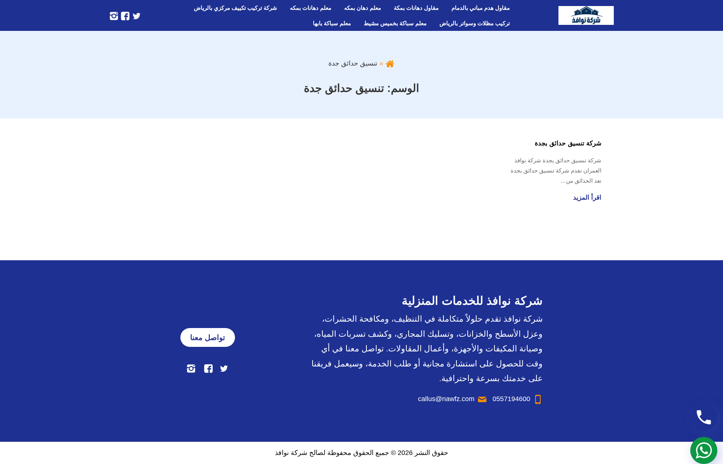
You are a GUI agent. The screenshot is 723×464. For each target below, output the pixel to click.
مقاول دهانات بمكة (416, 8)
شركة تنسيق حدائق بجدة (568, 143)
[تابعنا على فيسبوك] (124, 15)
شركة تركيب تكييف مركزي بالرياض (235, 8)
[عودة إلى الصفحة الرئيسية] (390, 63)
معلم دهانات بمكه (310, 8)
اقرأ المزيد (587, 197)
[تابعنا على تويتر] (135, 15)
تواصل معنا (207, 337)
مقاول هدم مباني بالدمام (480, 8)
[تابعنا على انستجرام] (114, 15)
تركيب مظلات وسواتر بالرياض (474, 23)
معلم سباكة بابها (332, 23)
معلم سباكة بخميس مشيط (395, 23)
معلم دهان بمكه (362, 8)
